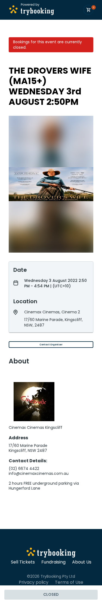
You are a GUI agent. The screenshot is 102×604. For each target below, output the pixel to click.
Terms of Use (69, 582)
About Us (81, 562)
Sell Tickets (23, 562)
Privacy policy (33, 582)
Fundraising (53, 562)
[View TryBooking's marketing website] (51, 553)
